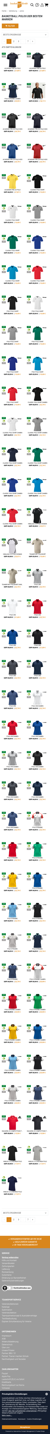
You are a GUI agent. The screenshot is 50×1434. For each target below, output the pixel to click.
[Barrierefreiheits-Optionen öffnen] (5, 1288)
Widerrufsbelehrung (10, 1341)
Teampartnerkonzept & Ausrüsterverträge (19, 1315)
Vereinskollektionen (10, 1304)
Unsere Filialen (8, 1350)
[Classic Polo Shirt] (37, 187)
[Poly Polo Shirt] (12, 308)
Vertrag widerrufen (10, 1257)
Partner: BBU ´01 (9, 1353)
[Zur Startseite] (18, 5)
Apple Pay (6, 1376)
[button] (5, 5)
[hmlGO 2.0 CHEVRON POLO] (12, 1159)
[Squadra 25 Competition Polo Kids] (12, 1128)
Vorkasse (6, 1388)
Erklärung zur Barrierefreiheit (14, 1278)
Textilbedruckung (9, 1318)
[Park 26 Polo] (37, 96)
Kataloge (5, 1307)
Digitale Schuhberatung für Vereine (16, 1321)
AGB (4, 1339)
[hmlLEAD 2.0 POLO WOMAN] (37, 521)
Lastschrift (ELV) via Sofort (13, 1379)
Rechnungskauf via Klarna (13, 1385)
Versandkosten (8, 1263)
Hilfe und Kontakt (9, 1260)
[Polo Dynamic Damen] (12, 96)
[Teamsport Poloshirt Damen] (12, 582)
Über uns (5, 1347)
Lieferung (6, 1269)
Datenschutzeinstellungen (13, 1281)
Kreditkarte (6, 1382)
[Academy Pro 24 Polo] (12, 65)
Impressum (6, 1336)
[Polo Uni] (37, 582)
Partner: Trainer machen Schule (15, 1356)
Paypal (5, 1373)
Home (4, 11)
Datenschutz (7, 1344)
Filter (11, 26)
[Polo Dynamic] (37, 825)
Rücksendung (7, 1272)
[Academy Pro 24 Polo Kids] (12, 126)
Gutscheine (6, 1275)
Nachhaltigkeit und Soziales (14, 1359)
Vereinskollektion (9, 1313)
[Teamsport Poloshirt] (37, 551)
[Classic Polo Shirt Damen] (37, 399)
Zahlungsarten (8, 1266)
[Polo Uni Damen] (37, 703)
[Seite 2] (32, 41)
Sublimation (7, 1310)
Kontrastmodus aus (22, 1288)
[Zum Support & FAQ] (37, 5)
